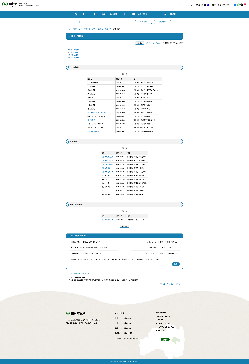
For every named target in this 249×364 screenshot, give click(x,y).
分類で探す (143, 22)
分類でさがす (77, 29)
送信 (175, 264)
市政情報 (87, 29)
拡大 (224, 4)
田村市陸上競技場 (107, 164)
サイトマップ (161, 330)
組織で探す (162, 22)
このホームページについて (166, 323)
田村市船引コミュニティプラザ (97, 112)
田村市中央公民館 (107, 157)
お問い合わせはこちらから (171, 284)
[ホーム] (79, 14)
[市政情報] (170, 14)
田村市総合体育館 (107, 160)
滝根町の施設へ (74, 50)
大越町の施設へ (74, 52)
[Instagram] (245, 5)
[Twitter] (241, 5)
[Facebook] (235, 5)
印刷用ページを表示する (154, 43)
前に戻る (139, 43)
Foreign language (186, 5)
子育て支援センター (108, 220)
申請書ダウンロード (164, 316)
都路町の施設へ (74, 55)
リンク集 (160, 320)
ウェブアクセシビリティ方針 (166, 327)
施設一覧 (108, 29)
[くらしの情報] (109, 14)
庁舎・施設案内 (97, 29)
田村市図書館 (106, 168)
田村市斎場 (91, 120)
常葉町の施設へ (74, 58)
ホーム (68, 29)
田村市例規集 (161, 312)
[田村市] (20, 5)
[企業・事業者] (140, 14)
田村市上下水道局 (93, 131)
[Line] (238, 5)
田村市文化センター (108, 172)
